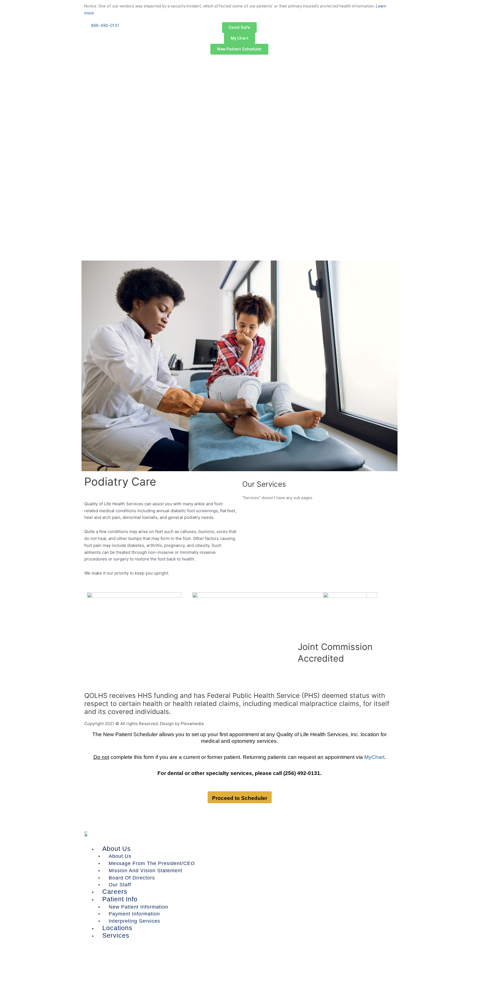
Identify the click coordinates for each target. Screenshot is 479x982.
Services (115, 935)
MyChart (374, 757)
